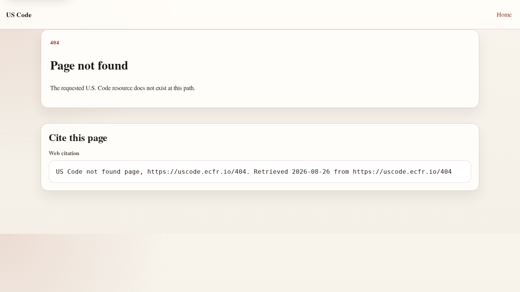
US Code (19, 14)
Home (504, 14)
